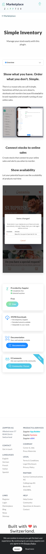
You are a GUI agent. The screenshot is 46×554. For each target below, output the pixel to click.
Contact (26, 509)
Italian (5, 469)
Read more (29, 549)
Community (27, 502)
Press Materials (29, 451)
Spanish (5, 472)
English (5, 458)
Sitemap (5, 516)
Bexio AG (27, 486)
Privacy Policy (28, 467)
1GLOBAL (27, 490)
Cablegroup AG (29, 483)
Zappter (31, 431)
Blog (4, 509)
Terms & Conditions (31, 460)
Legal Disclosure (29, 464)
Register (5, 499)
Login (4, 502)
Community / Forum (20, 366)
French (5, 465)
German (5, 462)
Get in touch (7, 449)
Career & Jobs (28, 448)
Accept (17, 549)
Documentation (19, 345)
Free (14, 304)
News (4, 513)
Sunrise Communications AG (33, 478)
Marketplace (9, 16)
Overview (10, 62)
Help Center (28, 499)
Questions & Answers (31, 506)
